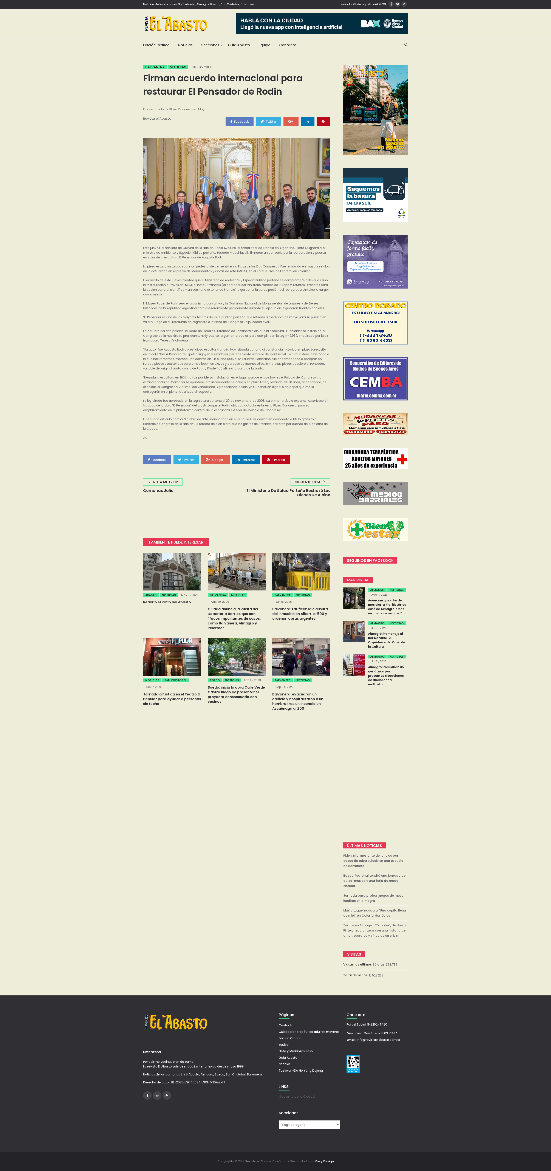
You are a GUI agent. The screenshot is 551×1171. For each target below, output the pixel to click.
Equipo (265, 45)
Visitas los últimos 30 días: (364, 964)
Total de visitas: (356, 975)
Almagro (377, 590)
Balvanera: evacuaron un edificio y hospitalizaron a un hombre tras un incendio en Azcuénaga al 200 (297, 701)
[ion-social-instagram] (157, 1095)
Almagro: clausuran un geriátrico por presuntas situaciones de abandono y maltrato (386, 675)
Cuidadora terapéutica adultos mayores (309, 1032)
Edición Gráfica (156, 45)
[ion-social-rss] (404, 4)
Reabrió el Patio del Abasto (167, 602)
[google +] (291, 121)
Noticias (185, 45)
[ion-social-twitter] (397, 4)
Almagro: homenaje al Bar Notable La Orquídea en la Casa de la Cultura (386, 640)
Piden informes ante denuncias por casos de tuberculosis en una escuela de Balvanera (373, 860)
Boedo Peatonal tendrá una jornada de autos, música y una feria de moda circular (374, 880)
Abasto (151, 595)
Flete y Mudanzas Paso (296, 1051)
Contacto (287, 45)
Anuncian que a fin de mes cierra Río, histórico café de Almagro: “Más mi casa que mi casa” (387, 606)
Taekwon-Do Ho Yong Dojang (301, 1070)
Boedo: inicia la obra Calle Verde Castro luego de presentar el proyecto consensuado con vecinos (236, 694)
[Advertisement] (375, 765)
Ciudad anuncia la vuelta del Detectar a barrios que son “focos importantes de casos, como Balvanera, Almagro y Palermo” (234, 618)
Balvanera (155, 67)
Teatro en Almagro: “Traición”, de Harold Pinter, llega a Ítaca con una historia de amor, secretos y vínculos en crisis (375, 930)
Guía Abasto (239, 45)
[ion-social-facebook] (391, 4)
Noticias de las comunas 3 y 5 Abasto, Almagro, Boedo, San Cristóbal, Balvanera (199, 4)
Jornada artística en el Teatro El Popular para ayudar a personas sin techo (172, 699)
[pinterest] (324, 121)
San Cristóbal (175, 680)
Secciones (210, 45)
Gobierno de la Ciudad (297, 1096)
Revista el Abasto (157, 118)
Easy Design (324, 1161)
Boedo (215, 680)
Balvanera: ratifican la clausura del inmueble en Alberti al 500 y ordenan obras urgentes (300, 614)
